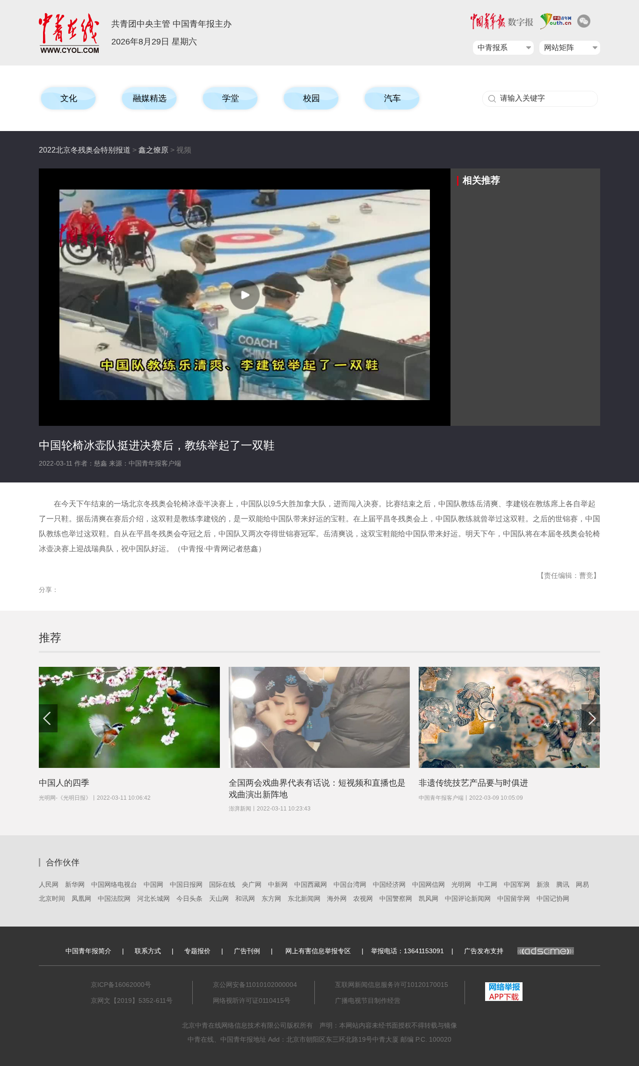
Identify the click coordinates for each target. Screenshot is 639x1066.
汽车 (392, 98)
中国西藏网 (310, 884)
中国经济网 (389, 884)
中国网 (153, 884)
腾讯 (562, 884)
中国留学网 (513, 898)
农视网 (363, 898)
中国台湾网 (350, 884)
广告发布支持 (483, 951)
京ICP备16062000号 (121, 984)
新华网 (75, 884)
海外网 (337, 898)
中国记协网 (553, 898)
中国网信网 (428, 884)
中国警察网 (395, 898)
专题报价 (197, 951)
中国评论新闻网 (468, 898)
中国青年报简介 (88, 951)
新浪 (543, 884)
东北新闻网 (304, 898)
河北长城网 (153, 898)
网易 (582, 884)
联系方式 (148, 951)
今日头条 (189, 898)
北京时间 (52, 898)
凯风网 (428, 898)
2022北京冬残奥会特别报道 (85, 150)
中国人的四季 (64, 783)
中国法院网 (114, 898)
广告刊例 (247, 951)
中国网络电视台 (114, 884)
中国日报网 (186, 884)
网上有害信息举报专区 (318, 951)
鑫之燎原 (153, 150)
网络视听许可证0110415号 (251, 1000)
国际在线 (222, 884)
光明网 (461, 884)
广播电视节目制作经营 (367, 1000)
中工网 (487, 884)
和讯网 (245, 898)
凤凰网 (81, 898)
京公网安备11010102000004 (255, 984)
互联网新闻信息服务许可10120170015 (391, 984)
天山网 (219, 898)
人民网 (48, 884)
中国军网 (517, 884)
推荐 (50, 637)
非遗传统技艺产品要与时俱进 (473, 783)
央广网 (251, 884)
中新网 (278, 884)
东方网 (271, 898)
